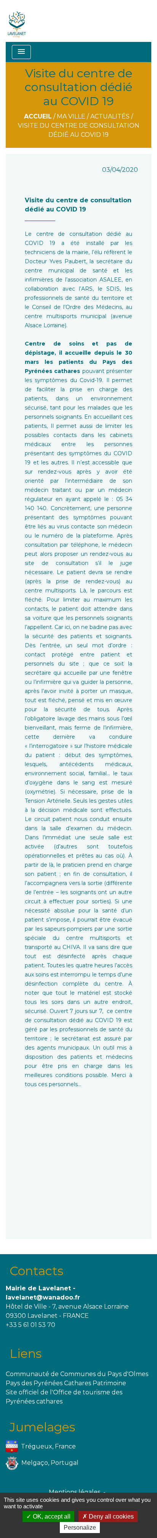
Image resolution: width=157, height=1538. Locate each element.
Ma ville (71, 116)
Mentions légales (74, 1492)
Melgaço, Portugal (49, 1462)
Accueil (38, 116)
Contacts (36, 1270)
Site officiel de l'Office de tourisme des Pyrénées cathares (64, 1397)
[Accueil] (17, 21)
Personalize (80, 1527)
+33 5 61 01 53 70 (30, 1324)
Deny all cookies (110, 1516)
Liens (26, 1353)
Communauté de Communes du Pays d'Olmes (77, 1374)
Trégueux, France (48, 1446)
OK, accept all (50, 1516)
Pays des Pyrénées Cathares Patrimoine (66, 1383)
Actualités (110, 116)
